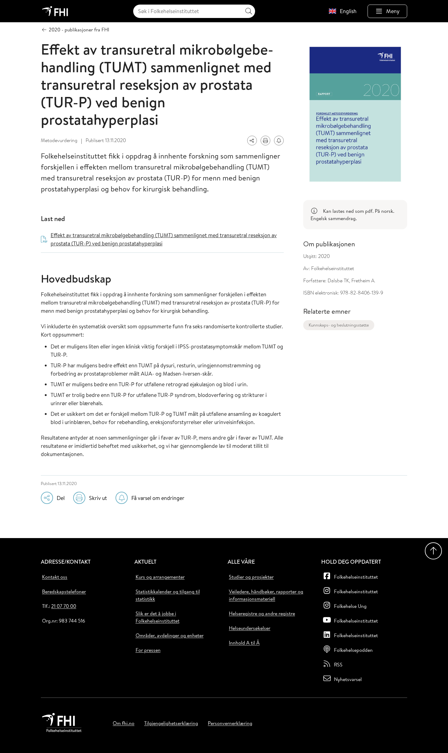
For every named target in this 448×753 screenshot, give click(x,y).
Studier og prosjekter (251, 576)
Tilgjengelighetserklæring (171, 723)
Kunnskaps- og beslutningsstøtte (339, 325)
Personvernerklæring (230, 723)
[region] (355, 214)
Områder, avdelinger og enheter (170, 635)
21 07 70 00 (63, 606)
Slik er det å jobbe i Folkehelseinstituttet (158, 617)
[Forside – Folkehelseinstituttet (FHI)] (55, 11)
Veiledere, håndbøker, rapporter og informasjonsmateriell (266, 595)
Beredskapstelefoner (64, 591)
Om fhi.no (123, 723)
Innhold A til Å (244, 642)
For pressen (148, 650)
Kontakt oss (54, 576)
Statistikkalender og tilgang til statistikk (168, 595)
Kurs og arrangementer (160, 576)
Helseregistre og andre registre (262, 613)
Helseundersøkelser (249, 628)
